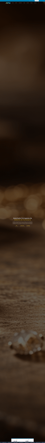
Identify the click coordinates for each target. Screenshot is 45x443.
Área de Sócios (36, 0)
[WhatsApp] (33, 0)
